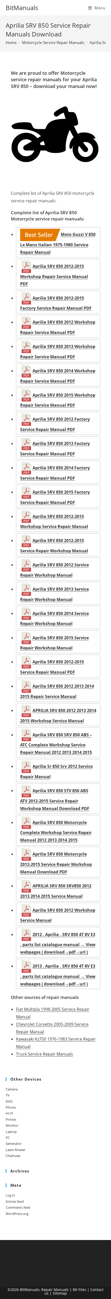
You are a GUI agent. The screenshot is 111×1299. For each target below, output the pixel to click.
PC (8, 1137)
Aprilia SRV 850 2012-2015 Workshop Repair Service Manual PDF (54, 275)
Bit (75, 1289)
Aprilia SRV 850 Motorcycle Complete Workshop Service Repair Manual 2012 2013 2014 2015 (56, 831)
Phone (11, 1107)
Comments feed (18, 1207)
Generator (13, 1143)
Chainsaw (13, 1155)
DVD (9, 1101)
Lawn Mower (16, 1149)
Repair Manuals (55, 1289)
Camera (12, 1089)
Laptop (11, 1131)
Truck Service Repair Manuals (44, 1054)
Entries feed (15, 1201)
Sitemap (60, 1293)
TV (8, 1095)
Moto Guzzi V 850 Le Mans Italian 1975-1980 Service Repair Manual (58, 243)
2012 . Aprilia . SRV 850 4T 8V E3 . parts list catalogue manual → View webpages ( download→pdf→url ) (58, 943)
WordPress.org (17, 1213)
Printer (11, 1119)
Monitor (12, 1125)
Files (82, 1289)
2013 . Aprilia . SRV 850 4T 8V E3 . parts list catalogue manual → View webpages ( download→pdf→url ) (58, 974)
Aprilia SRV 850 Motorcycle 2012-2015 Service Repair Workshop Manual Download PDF (56, 862)
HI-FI (9, 1113)
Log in (10, 1195)
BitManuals (22, 7)
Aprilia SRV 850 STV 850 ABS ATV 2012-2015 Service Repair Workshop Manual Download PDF (54, 799)
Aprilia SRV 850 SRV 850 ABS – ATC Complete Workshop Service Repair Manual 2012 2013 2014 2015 (56, 743)
